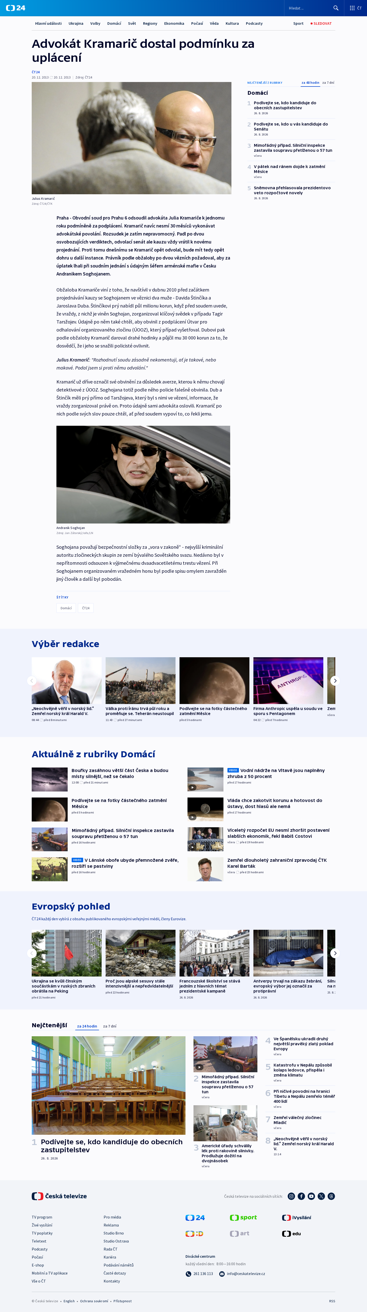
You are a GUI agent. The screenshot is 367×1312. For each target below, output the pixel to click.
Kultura (232, 23)
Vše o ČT (39, 1281)
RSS (332, 1301)
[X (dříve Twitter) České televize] (321, 1196)
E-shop (38, 1265)
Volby (95, 23)
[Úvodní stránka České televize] (60, 1196)
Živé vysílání (42, 1225)
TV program (42, 1217)
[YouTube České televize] (311, 1196)
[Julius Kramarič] (131, 138)
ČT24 (35, 72)
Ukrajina (76, 23)
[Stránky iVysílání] (296, 1217)
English (69, 1301)
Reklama (111, 1225)
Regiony (150, 23)
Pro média (112, 1217)
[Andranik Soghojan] (143, 475)
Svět (132, 23)
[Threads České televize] (331, 1196)
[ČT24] (15, 8)
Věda (214, 23)
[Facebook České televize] (301, 1196)
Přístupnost (123, 1301)
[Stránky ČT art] (239, 1233)
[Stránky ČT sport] (243, 1217)
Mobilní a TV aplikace (50, 1273)
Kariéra (110, 1257)
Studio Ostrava (116, 1241)
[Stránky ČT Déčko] (194, 1233)
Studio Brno (114, 1233)
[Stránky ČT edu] (291, 1233)
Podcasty (254, 23)
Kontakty (112, 1281)
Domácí (114, 23)
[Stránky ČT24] (195, 1217)
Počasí (197, 23)
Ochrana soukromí (94, 1301)
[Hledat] (336, 8)
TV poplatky (42, 1233)
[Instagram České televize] (291, 1196)
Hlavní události (48, 23)
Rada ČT (111, 1249)
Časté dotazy (115, 1273)
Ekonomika (174, 23)
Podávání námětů (119, 1265)
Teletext (39, 1241)
